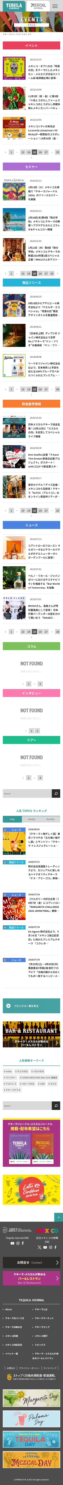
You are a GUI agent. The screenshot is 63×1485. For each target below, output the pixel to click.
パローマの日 (28, 1083)
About (8, 1309)
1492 (42, 1083)
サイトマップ (50, 1368)
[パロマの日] (31, 1418)
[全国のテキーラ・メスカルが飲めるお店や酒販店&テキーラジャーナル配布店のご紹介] (31, 1278)
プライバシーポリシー (29, 1368)
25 (57, 510)
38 (57, 389)
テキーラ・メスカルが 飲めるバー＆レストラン (45, 1356)
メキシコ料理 (11, 1335)
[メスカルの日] (31, 1459)
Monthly (50, 819)
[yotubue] (12, 1243)
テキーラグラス (13, 1089)
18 (51, 273)
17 (46, 152)
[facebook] (23, 1243)
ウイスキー (11, 1077)
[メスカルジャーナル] (38, 6)
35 (57, 152)
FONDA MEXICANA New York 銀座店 (39, 1077)
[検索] (56, 793)
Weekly (31, 819)
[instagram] (17, 1243)
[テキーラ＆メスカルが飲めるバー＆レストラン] (31, 1034)
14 (28, 152)
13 (23, 152)
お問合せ (11, 1368)
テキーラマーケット (44, 1318)
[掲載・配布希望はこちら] (31, 1142)
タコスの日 (22, 1071)
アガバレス (11, 1083)
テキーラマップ (42, 1327)
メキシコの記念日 (13, 1344)
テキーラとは (41, 1309)
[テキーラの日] (31, 1439)
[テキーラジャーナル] (14, 6)
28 (57, 631)
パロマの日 (38, 1071)
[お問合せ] (31, 1262)
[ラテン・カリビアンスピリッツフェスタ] (31, 1190)
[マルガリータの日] (31, 1398)
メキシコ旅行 (41, 1335)
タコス (53, 1083)
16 (40, 152)
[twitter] (39, 1247)
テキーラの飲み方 (13, 1327)
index (9, 1071)
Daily (12, 819)
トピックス (40, 1344)
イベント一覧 (11, 1353)
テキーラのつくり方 (14, 1318)
